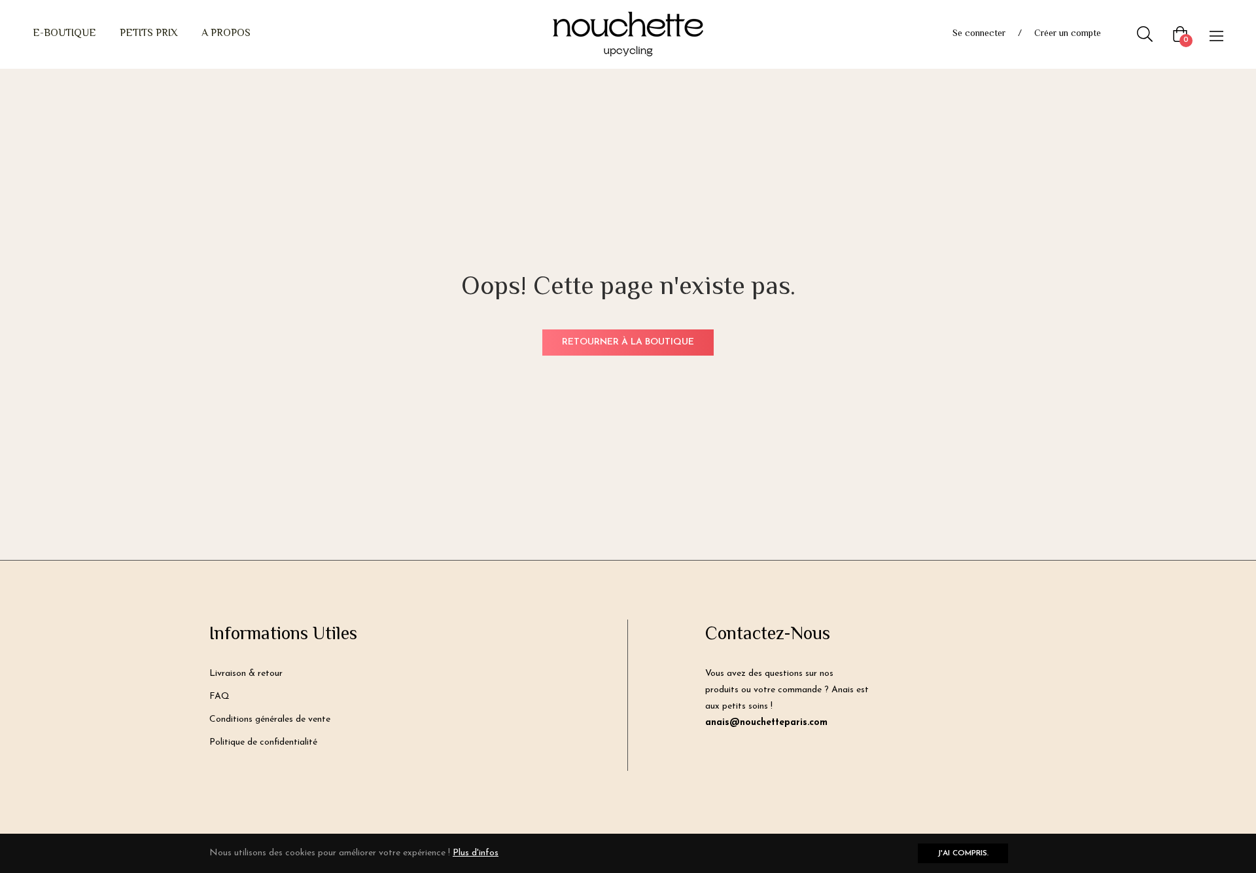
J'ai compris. (962, 853)
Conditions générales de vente (269, 719)
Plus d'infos (475, 853)
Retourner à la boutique (628, 342)
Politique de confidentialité (263, 742)
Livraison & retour (246, 673)
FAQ (219, 696)
